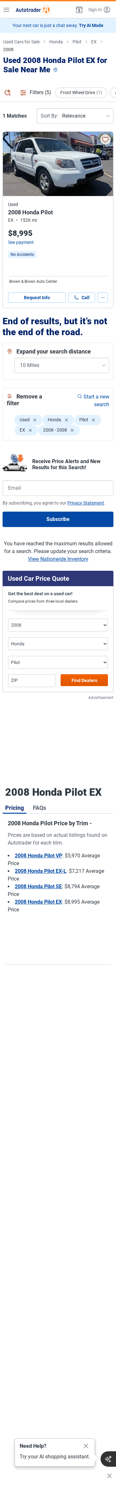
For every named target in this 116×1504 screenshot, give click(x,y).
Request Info (37, 297)
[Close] (86, 1446)
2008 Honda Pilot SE (38, 886)
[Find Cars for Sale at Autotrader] (33, 9)
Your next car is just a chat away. (58, 25)
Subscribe (58, 519)
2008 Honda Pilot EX (38, 902)
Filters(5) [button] (40, 92)
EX (94, 41)
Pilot (77, 41)
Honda (56, 41)
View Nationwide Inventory (58, 559)
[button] (79, 9)
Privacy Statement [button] (85, 503)
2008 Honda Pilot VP (38, 856)
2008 (8, 49)
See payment (21, 242)
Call (86, 297)
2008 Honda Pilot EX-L (40, 871)
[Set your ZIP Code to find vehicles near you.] (56, 70)
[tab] (14, 807)
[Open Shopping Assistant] (108, 1459)
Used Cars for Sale (21, 41)
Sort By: (49, 116)
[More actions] (103, 297)
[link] (22, 254)
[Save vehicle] (105, 139)
